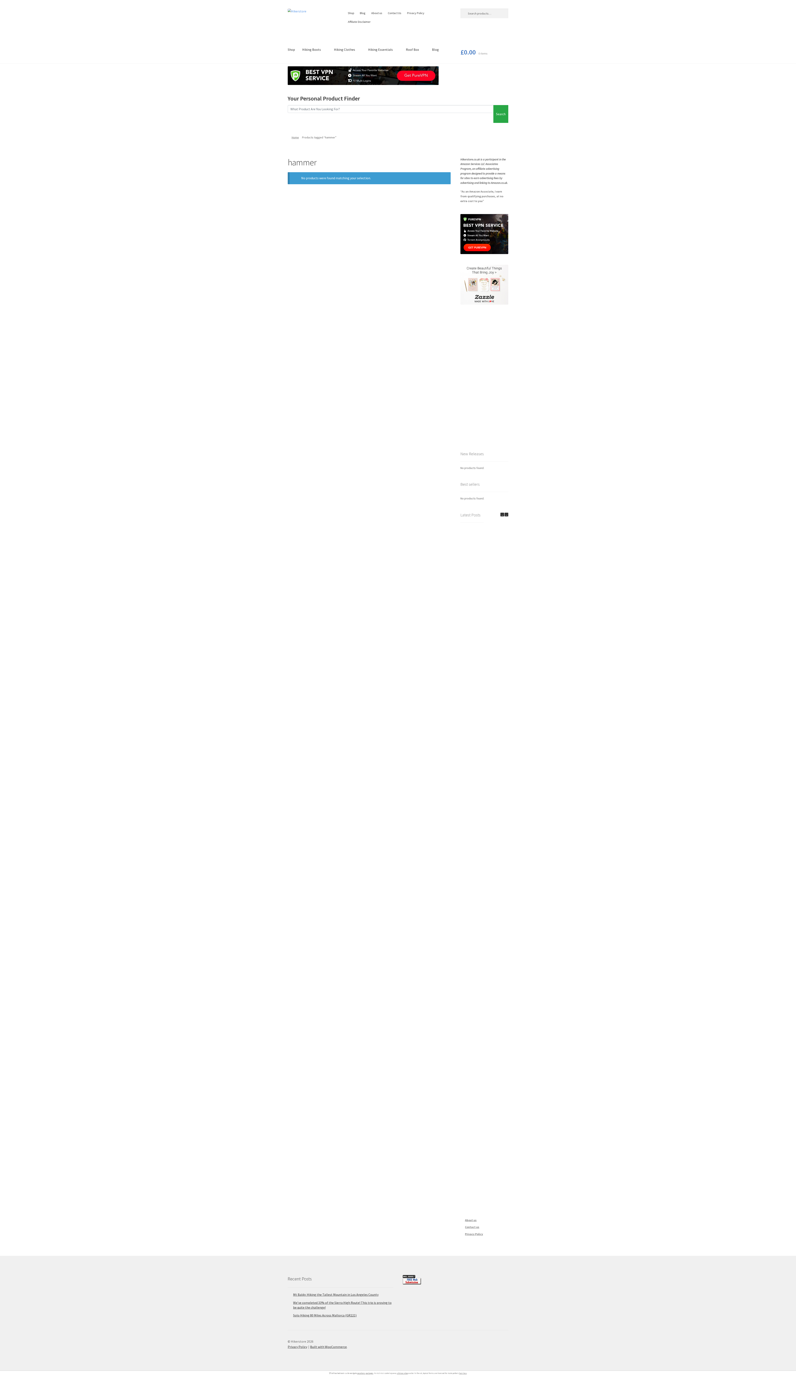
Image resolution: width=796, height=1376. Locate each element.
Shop (351, 13)
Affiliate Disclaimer (359, 22)
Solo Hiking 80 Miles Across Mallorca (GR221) (325, 1315)
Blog (362, 13)
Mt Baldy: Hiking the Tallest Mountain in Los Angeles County (336, 1294)
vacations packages (365, 1373)
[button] (506, 514)
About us (376, 13)
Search (501, 114)
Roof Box (412, 49)
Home (295, 137)
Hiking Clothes (344, 49)
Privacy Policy (415, 13)
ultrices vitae (402, 1373)
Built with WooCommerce (328, 1347)
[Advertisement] (484, 377)
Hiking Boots (311, 49)
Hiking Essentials (380, 49)
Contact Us (394, 13)
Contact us (472, 1227)
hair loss (463, 1373)
